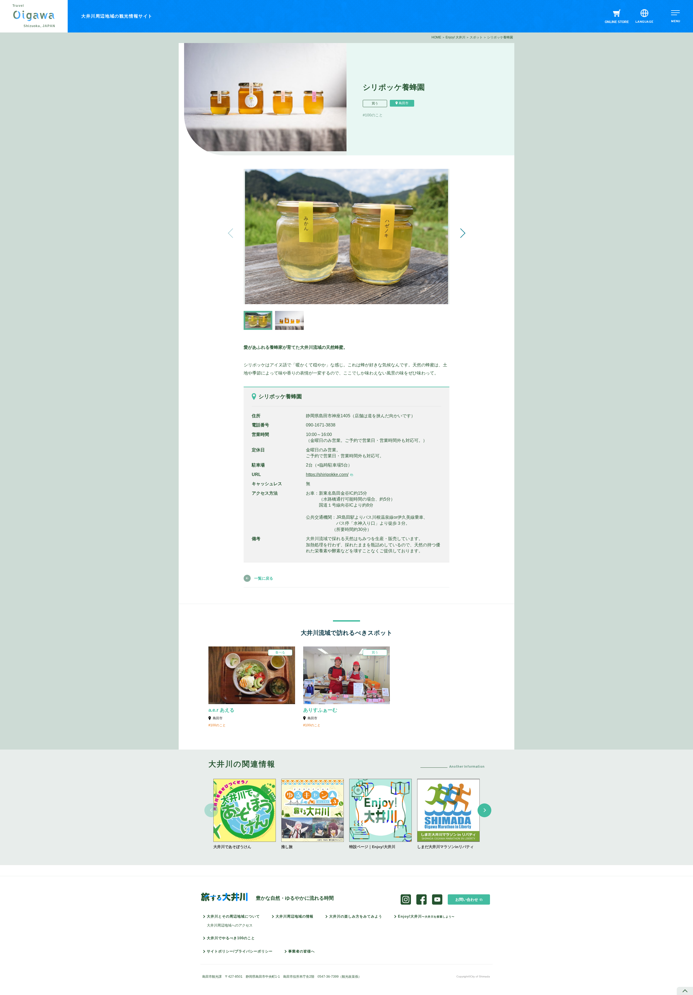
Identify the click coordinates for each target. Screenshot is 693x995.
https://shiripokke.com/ (327, 474)
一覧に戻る (263, 578)
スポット (476, 37)
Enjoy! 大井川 (455, 37)
